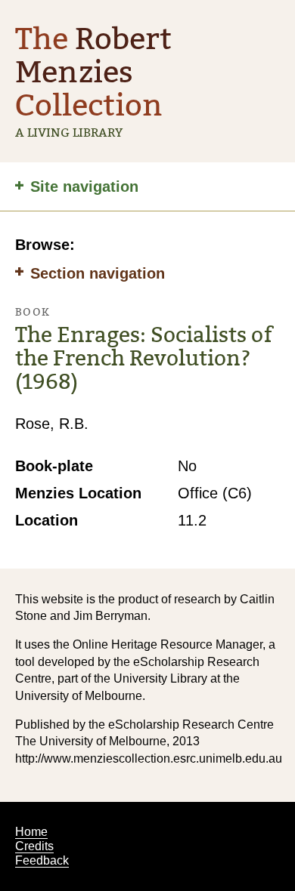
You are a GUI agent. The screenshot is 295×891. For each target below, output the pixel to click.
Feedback (42, 860)
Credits (34, 846)
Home (31, 831)
